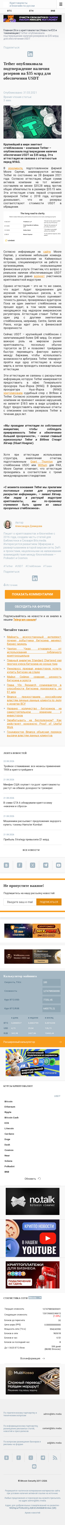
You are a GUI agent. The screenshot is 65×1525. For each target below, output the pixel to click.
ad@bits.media (54, 1443)
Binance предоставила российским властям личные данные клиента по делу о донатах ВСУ (34, 700)
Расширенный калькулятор (19, 1042)
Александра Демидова (28, 526)
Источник (12, 585)
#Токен (47, 566)
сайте (47, 251)
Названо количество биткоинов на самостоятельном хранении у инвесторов (34, 712)
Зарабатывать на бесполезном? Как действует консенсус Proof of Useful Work (34, 724)
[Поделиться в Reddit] (46, 54)
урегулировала (13, 393)
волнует (39, 276)
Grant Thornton (42, 461)
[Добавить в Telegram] (22, 54)
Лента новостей (15, 753)
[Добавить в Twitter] (14, 54)
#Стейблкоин (33, 566)
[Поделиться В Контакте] (38, 54)
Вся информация (30, 1358)
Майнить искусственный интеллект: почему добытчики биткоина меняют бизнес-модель (34, 640)
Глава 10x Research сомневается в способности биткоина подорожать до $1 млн (34, 688)
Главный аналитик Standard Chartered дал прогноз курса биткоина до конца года (34, 662)
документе (15, 168)
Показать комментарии (32, 594)
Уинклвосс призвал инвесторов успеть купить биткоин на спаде (34, 670)
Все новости (31, 850)
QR (54, 1508)
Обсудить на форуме (32, 606)
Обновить (30, 1178)
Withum (42, 465)
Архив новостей (32, 1513)
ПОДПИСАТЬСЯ (49, 902)
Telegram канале (24, 619)
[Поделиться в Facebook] (6, 54)
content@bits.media (52, 1428)
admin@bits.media (53, 1414)
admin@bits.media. (37, 1500)
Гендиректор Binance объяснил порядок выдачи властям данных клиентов (34, 733)
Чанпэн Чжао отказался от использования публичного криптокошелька (34, 652)
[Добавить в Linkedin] (30, 54)
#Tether (8, 566)
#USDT (19, 566)
